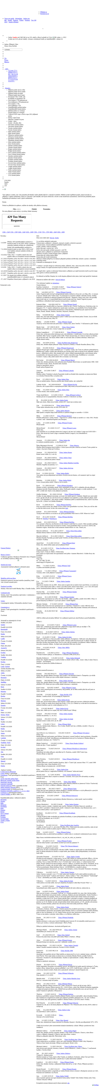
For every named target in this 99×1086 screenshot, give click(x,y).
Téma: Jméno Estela (62, 400)
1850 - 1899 (61, 232)
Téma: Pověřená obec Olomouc (65, 548)
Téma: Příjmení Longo (69, 428)
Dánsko (2, 810)
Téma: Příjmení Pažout (63, 832)
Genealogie (3, 775)
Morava (6, 62)
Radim (3, 634)
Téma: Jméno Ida (64, 440)
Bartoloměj (4, 629)
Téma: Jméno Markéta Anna (71, 978)
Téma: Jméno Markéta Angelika (69, 463)
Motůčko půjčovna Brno (8, 578)
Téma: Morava (74, 445)
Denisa (3, 715)
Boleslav (3, 691)
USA (2, 822)
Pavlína (3, 662)
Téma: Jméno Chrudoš (71, 945)
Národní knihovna (6, 785)
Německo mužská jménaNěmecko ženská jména (15, 136)
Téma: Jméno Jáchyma (66, 468)
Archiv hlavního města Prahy (9, 779)
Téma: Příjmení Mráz (64, 724)
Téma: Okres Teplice (68, 327)
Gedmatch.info (5, 593)
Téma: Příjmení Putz (71, 604)
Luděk (3, 638)
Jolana (3, 733)
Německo (3, 805)
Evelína (3, 652)
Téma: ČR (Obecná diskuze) (70, 846)
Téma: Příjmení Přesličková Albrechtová (74, 748)
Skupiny (7, 88)
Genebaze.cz (4, 792)
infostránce (55, 283)
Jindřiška (3, 682)
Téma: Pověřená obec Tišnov (73, 1039)
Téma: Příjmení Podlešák (65, 917)
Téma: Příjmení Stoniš (70, 304)
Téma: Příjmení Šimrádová (70, 653)
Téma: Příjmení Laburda (66, 370)
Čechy (6, 60)
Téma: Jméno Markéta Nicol (71, 775)
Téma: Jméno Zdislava (63, 1053)
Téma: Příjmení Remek (69, 1069)
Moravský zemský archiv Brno (9, 780)
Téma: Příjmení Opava (64, 576)
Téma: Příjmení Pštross (65, 984)
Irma (2, 710)
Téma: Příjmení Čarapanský (67, 571)
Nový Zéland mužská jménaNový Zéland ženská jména (16, 153)
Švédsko (3, 817)
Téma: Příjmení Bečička (63, 505)
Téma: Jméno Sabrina (68, 632)
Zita (2, 752)
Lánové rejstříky (5, 794)
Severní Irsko (4, 819)
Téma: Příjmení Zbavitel (66, 674)
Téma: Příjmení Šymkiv (65, 423)
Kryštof (3, 747)
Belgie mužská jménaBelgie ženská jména (14, 150)
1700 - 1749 (37, 232)
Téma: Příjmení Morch (68, 360)
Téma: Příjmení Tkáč (64, 566)
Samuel (7, 666)
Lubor (3, 724)
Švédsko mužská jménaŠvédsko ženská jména (15, 160)
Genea (3, 601)
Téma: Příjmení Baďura (66, 994)
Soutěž (10, 20)
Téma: (61, 1015)
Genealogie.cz (5, 607)
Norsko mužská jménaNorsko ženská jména (15, 129)
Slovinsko (3, 799)
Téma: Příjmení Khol (68, 543)
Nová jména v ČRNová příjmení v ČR (14, 104)
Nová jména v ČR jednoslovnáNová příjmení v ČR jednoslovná (18, 101)
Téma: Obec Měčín (64, 647)
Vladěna (3, 657)
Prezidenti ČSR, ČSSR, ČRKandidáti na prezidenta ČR (16, 97)
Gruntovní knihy (5, 789)
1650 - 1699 (29, 232)
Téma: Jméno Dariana (72, 804)
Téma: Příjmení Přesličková (70, 759)
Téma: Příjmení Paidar (67, 1062)
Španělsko (3, 806)
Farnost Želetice (6, 548)
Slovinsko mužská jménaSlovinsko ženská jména (15, 125)
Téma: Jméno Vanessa (67, 872)
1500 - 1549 (6, 232)
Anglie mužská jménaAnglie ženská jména (14, 167)
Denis (7, 715)
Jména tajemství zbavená (8, 787)
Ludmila (3, 738)
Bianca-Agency (5, 554)
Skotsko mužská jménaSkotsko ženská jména (15, 157)
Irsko (2, 808)
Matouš (3, 761)
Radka (3, 728)
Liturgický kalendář (6, 784)
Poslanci (27, 20)
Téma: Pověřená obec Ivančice (69, 825)
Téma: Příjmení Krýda (70, 384)
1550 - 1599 (14, 232)
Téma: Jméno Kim (62, 769)
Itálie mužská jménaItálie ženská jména (14, 132)
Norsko (2, 801)
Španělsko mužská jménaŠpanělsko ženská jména (16, 139)
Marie (2, 719)
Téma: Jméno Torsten (63, 315)
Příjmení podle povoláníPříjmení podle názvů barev (16, 94)
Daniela (3, 705)
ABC (6, 69)
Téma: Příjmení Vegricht (63, 292)
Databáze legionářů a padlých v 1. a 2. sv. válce (14, 791)
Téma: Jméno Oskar (65, 458)
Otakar (3, 643)
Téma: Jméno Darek (62, 886)
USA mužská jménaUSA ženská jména (14, 174)
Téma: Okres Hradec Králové (74, 743)
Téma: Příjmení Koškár (67, 597)
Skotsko (2, 815)
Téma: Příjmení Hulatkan (65, 485)
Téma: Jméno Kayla (63, 700)
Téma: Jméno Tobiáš (62, 1076)
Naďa (8, 742)
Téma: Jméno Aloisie (70, 930)
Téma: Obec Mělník (70, 782)
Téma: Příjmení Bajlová (64, 416)
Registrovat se (44, 14)
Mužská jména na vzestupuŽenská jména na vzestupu (16, 111)
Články (21, 20)
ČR (5, 58)
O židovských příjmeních (8, 772)
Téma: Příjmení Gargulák (74, 332)
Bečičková (53, 518)
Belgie (2, 812)
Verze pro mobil (9, 18)
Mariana (3, 701)
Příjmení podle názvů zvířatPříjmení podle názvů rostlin (16, 90)
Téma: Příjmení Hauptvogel (65, 348)
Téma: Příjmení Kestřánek (67, 813)
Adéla (2, 673)
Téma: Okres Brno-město (74, 531)
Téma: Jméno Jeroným (66, 680)
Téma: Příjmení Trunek (65, 322)
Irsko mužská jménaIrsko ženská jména (14, 143)
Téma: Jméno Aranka (73, 856)
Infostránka (18, 18)
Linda (2, 666)
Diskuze (15, 20)
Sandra (3, 625)
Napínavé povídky (6, 586)
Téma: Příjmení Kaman (65, 940)
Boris (2, 687)
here (66, 508)
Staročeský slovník (6, 782)
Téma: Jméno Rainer (65, 452)
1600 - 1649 (21, 232)
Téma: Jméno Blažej (62, 473)
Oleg (2, 756)
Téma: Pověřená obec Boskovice (68, 343)
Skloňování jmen (6, 565)
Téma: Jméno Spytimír (66, 719)
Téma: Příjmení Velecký (74, 287)
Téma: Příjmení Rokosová (70, 795)
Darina (3, 766)
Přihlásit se (43, 12)
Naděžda (3, 742)
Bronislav (4, 677)
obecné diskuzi (60, 279)
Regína (3, 696)
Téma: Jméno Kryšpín (65, 637)
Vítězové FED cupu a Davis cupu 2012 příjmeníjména (23, 115)
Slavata (52, 238)
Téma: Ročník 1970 (66, 694)
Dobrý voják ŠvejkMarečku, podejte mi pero (16, 118)
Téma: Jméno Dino (63, 379)
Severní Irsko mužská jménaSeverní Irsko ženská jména (16, 164)
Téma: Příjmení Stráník (70, 592)
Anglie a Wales (5, 820)
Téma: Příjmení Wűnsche (66, 973)
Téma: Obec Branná (62, 1020)
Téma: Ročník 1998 (67, 950)
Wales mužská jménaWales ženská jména (14, 171)
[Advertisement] (36, 4)
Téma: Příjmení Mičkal (67, 611)
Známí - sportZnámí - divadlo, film (14, 122)
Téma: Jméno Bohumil (73, 658)
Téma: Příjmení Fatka (69, 788)
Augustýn (4, 648)
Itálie (1, 803)
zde (68, 1083)
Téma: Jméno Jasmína (63, 581)
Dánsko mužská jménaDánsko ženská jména (15, 146)
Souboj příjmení (13, 22)
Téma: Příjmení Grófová (73, 395)
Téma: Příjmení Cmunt (69, 687)
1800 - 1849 (53, 232)
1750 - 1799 (45, 232)
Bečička (45, 518)
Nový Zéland (4, 813)
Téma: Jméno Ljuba (64, 1010)
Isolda (57, 238)
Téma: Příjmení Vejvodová (81, 733)
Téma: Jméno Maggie (63, 405)
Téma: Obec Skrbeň (63, 935)
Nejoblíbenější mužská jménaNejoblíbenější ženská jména (17, 108)
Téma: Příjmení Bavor (65, 964)
